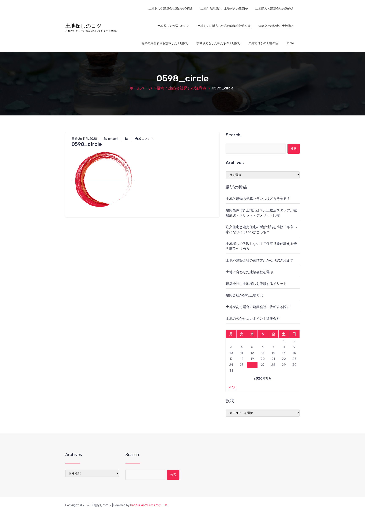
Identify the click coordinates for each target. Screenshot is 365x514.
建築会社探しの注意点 (187, 88)
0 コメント (146, 139)
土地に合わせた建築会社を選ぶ (249, 272)
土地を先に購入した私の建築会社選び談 (224, 26)
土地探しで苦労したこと (173, 26)
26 (252, 365)
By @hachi (111, 139)
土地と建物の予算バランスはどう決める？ (258, 199)
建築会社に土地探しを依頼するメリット (256, 284)
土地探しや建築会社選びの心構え (170, 8)
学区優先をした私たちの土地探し (218, 43)
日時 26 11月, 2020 (84, 139)
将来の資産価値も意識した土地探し (165, 43)
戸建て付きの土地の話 (263, 43)
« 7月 (232, 387)
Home (290, 43)
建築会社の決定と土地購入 (276, 26)
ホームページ (140, 88)
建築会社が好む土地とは (244, 295)
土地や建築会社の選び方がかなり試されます (259, 260)
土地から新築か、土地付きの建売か (224, 8)
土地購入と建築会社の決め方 (274, 8)
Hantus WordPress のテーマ (149, 505)
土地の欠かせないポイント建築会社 (253, 319)
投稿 (160, 88)
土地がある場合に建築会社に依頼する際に (258, 307)
